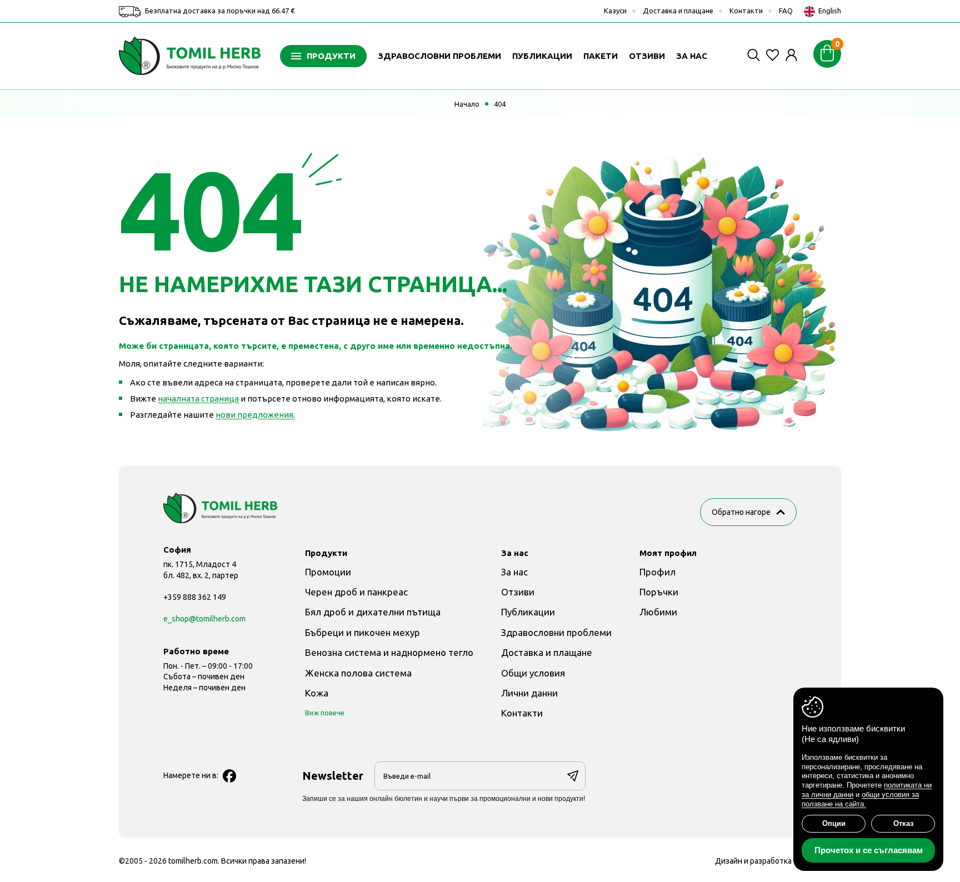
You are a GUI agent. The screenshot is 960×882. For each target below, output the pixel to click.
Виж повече (324, 712)
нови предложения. (255, 414)
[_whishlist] (772, 55)
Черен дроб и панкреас (356, 592)
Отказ (903, 823)
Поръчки (658, 592)
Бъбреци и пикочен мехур (362, 632)
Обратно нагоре (741, 512)
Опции (834, 823)
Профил (657, 572)
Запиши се (573, 776)
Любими (658, 612)
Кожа (316, 693)
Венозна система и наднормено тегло (389, 652)
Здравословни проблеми (556, 632)
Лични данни (529, 693)
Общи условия (533, 673)
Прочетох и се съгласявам (868, 850)
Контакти (746, 10)
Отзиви (517, 592)
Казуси (615, 10)
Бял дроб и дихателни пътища (373, 612)
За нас (514, 572)
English (829, 10)
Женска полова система (358, 673)
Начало (466, 104)
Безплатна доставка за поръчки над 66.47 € (218, 10)
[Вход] (791, 55)
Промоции (328, 572)
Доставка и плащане (678, 10)
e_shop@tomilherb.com (204, 618)
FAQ (786, 10)
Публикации (528, 612)
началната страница (198, 398)
